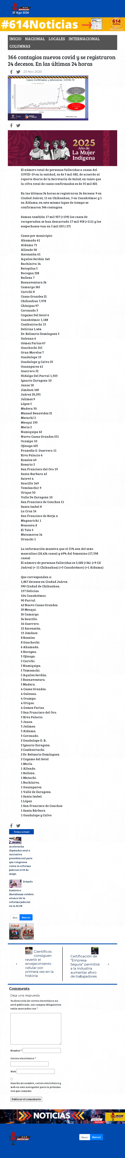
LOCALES (57, 38)
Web (13, 1071)
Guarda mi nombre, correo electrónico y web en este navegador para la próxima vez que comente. (35, 1086)
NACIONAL (35, 38)
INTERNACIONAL (84, 38)
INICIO (15, 38)
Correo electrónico (23, 1058)
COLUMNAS (19, 46)
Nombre (16, 1050)
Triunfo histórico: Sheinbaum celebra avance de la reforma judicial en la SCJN (21, 894)
